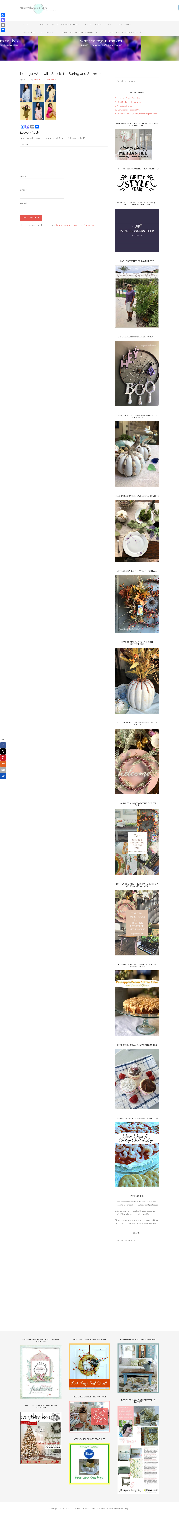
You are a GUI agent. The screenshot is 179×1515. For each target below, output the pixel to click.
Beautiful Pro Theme (73, 1508)
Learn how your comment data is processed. (76, 225)
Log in (127, 1508)
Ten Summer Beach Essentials (127, 98)
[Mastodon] (2, 20)
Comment (25, 144)
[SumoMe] (3, 776)
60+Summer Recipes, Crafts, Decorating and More (136, 113)
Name (23, 176)
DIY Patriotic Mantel (123, 106)
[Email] (2, 24)
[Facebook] (2, 15)
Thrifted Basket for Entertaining (128, 102)
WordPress (119, 1508)
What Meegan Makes (39, 11)
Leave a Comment (50, 79)
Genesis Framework (91, 1508)
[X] (3, 751)
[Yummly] (3, 764)
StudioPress (108, 1508)
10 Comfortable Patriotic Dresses (129, 110)
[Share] (2, 29)
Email (23, 189)
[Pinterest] (3, 758)
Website (24, 203)
